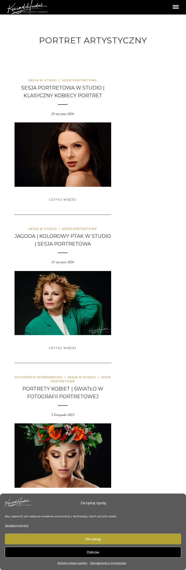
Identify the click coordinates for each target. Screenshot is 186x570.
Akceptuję (93, 539)
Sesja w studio (43, 80)
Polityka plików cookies (72, 563)
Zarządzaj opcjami (17, 525)
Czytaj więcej (62, 199)
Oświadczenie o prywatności (108, 563)
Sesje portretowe (79, 80)
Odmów (93, 552)
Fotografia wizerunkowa (38, 377)
